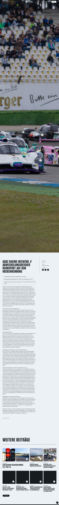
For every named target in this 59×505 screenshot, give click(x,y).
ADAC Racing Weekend (45, 265)
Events (4, 1)
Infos (11, 1)
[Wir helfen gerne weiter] (57, 502)
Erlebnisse (7, 1)
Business (14, 1)
